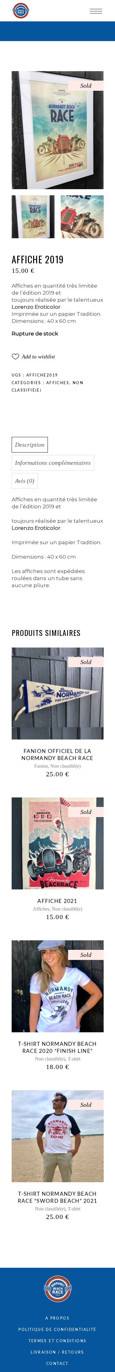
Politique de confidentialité (57, 1330)
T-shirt (74, 1058)
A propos (57, 1318)
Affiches (57, 383)
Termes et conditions (58, 1341)
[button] (33, 356)
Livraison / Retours (57, 1352)
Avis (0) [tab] (24, 480)
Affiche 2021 (57, 901)
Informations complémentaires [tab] (53, 462)
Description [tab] (29, 444)
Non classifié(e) (65, 766)
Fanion (41, 766)
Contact (57, 1364)
